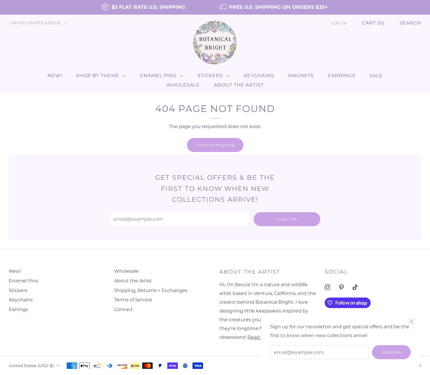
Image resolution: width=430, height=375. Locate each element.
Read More (260, 337)
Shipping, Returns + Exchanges (151, 290)
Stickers (210, 75)
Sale (376, 75)
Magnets (301, 75)
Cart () (373, 23)
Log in (339, 23)
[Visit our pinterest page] (341, 287)
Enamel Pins (158, 75)
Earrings (341, 75)
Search (410, 23)
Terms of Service (133, 300)
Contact (123, 309)
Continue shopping (215, 145)
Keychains (259, 75)
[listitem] (144, 7)
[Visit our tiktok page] (355, 287)
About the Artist (239, 85)
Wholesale (183, 85)
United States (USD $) (35, 23)
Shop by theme (97, 75)
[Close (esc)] (411, 321)
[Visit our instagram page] (327, 287)
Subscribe (391, 352)
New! (54, 75)
